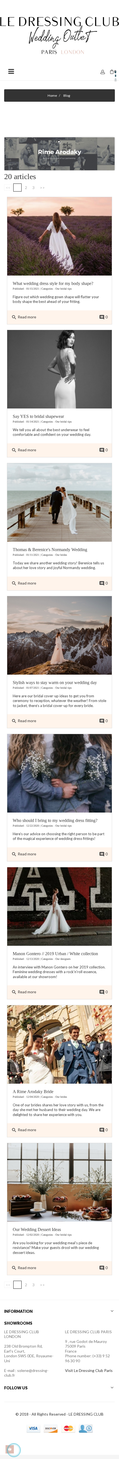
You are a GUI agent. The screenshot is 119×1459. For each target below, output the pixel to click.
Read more (23, 317)
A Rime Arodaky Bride (33, 1091)
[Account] (103, 72)
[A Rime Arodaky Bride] (59, 1044)
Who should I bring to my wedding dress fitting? (55, 820)
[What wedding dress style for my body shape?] (59, 236)
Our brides (61, 554)
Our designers (63, 958)
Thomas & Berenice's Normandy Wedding (50, 549)
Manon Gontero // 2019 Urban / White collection (55, 953)
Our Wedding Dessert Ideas (37, 1229)
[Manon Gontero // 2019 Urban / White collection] (59, 906)
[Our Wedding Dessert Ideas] (59, 1182)
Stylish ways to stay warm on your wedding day (55, 682)
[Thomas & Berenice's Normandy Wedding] (59, 502)
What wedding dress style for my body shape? (53, 283)
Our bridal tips (63, 288)
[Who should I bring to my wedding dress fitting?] (59, 773)
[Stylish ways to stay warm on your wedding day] (59, 635)
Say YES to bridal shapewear (38, 416)
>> (42, 187)
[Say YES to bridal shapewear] (59, 368)
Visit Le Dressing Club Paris (89, 1370)
